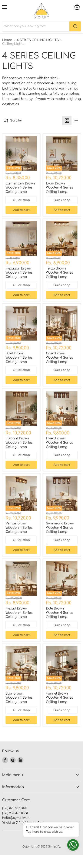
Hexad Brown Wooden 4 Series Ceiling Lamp (19, 613)
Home (7, 40)
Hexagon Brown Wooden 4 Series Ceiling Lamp (19, 273)
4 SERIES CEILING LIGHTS (38, 40)
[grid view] (67, 120)
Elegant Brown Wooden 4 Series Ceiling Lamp (19, 443)
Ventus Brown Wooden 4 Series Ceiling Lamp (19, 528)
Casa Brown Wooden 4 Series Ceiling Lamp (59, 358)
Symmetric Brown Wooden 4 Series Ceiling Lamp (60, 528)
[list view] (76, 120)
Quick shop (21, 200)
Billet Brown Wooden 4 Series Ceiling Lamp (19, 358)
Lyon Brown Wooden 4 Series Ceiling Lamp (59, 188)
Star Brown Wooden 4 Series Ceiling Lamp (19, 698)
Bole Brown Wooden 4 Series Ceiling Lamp (59, 613)
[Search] (75, 26)
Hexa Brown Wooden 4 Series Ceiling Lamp (59, 443)
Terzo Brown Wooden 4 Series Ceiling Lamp (59, 273)
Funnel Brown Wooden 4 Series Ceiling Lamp (59, 698)
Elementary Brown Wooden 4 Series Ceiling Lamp (20, 188)
